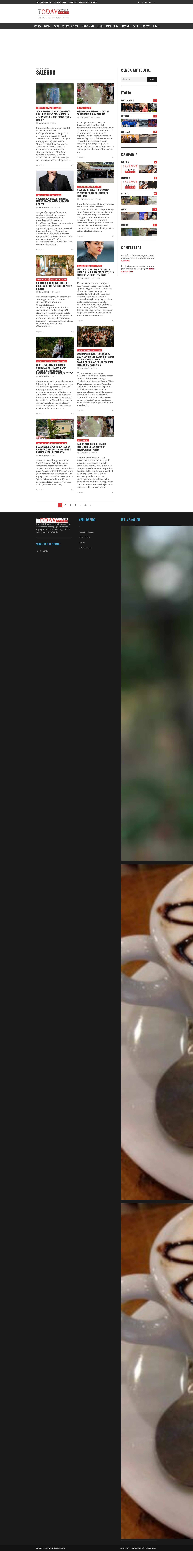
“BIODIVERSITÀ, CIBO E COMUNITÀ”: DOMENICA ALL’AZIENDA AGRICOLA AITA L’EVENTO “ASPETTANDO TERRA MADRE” (53, 115)
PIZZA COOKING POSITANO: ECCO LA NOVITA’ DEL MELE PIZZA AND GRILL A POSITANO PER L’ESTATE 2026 (53, 449)
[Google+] (142, 2)
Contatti (125, 260)
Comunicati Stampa (86, 532)
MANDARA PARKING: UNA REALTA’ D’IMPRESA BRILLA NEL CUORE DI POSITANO (93, 193)
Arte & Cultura (42, 361)
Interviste (81, 108)
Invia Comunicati (85, 548)
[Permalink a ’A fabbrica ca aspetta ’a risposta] (143, 138)
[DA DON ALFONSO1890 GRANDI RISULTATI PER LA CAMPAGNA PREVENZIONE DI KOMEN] (92, 426)
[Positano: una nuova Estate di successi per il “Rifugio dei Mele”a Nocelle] (51, 265)
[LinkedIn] (146, 2)
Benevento (126, 177)
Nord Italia (126, 116)
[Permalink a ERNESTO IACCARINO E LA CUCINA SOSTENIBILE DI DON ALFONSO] (143, 232)
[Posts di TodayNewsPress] (37, 123)
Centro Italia (127, 100)
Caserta (125, 193)
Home (81, 527)
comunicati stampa (43, 108)
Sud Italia (125, 131)
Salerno (58, 108)
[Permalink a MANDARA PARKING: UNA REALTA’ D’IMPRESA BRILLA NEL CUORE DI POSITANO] (152, 232)
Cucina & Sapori (55, 279)
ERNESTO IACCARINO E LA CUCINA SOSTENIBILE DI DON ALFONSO (93, 113)
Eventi (52, 108)
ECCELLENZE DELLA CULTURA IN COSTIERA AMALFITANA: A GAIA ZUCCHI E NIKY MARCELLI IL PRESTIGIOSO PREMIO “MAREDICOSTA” (54, 369)
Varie (99, 187)
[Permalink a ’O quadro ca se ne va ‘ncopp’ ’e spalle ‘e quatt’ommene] (152, 138)
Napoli (124, 209)
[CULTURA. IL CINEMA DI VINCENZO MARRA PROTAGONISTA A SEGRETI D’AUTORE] (51, 181)
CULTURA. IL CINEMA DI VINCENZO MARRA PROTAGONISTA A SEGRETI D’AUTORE (52, 201)
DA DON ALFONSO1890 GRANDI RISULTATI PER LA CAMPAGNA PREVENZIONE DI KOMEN (91, 446)
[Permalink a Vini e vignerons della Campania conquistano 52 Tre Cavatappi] (152, 169)
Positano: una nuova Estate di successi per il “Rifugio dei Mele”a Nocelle (54, 286)
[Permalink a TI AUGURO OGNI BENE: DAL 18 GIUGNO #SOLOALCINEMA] (152, 123)
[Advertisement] (96, 45)
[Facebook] (138, 2)
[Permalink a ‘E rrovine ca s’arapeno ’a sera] (130, 216)
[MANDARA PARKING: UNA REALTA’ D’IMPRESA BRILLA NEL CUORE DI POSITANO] (92, 173)
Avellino (125, 162)
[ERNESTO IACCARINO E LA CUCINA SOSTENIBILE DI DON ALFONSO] (92, 94)
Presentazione (84, 537)
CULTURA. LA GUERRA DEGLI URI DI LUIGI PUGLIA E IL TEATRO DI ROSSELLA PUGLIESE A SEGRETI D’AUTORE (95, 272)
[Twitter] (149, 2)
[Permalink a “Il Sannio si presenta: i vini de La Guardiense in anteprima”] (152, 185)
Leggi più (39, 165)
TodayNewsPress (44, 123)
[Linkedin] (47, 551)
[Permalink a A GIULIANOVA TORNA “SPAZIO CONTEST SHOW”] (130, 107)
